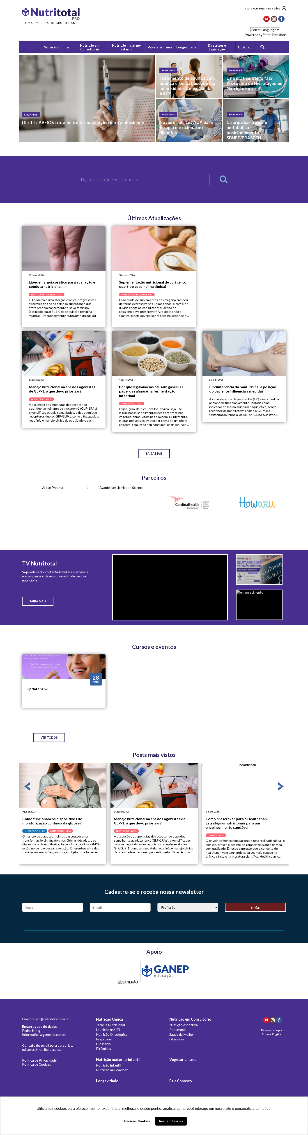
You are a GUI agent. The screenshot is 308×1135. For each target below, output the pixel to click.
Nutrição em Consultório (190, 1019)
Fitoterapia (177, 1030)
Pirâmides (103, 1048)
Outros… (245, 47)
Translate (278, 35)
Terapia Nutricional (110, 1025)
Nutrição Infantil (108, 1065)
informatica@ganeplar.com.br (44, 1035)
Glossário (103, 1044)
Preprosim (104, 1039)
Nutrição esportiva (183, 1025)
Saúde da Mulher (181, 1034)
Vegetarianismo (183, 1059)
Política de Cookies (36, 1064)
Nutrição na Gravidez (112, 1070)
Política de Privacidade (39, 1060)
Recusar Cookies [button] (137, 1121)
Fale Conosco (180, 1081)
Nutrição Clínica (109, 1019)
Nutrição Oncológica (111, 1034)
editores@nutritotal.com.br (42, 1049)
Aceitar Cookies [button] (171, 1121)
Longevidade (107, 1081)
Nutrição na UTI (108, 1030)
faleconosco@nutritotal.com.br (45, 1019)
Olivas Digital (272, 1034)
